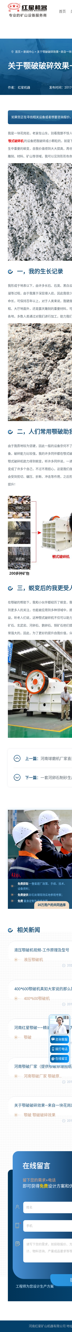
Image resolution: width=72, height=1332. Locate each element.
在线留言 (61, 1058)
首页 (62, 11)
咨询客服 (61, 1039)
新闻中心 (29, 51)
